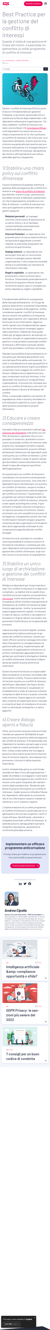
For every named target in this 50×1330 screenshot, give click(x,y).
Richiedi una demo (33, 3)
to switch (11, 1324)
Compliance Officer (36, 127)
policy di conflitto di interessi (30, 191)
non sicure (7, 598)
